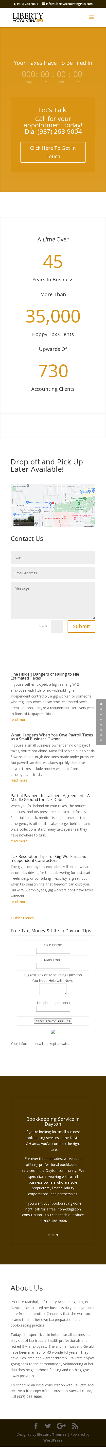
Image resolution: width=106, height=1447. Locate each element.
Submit (81, 626)
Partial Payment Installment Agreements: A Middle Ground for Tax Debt (50, 797)
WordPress (53, 1440)
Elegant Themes (52, 1434)
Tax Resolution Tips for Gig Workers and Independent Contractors (48, 858)
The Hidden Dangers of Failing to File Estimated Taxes (45, 676)
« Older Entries (22, 918)
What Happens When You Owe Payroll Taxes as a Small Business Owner (52, 737)
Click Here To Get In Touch (53, 152)
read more (19, 719)
